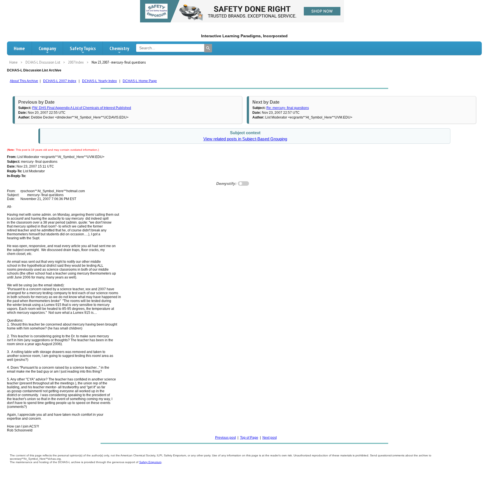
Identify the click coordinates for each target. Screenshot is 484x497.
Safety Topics (83, 48)
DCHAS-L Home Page (140, 81)
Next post (269, 438)
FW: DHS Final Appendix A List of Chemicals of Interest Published (81, 108)
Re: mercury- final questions (287, 108)
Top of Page (249, 438)
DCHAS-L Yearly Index (99, 81)
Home (19, 48)
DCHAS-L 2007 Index (59, 81)
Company (47, 48)
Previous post (225, 438)
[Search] (208, 48)
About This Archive (24, 81)
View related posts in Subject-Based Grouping (245, 139)
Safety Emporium (150, 462)
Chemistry (119, 48)
